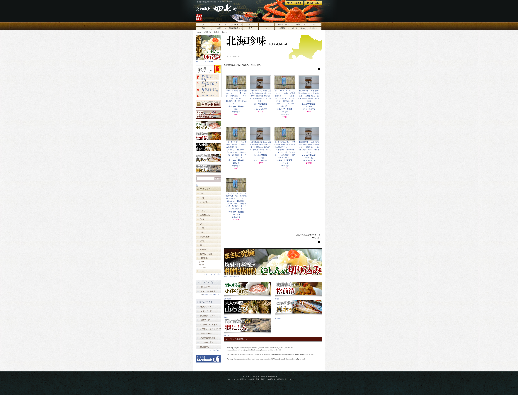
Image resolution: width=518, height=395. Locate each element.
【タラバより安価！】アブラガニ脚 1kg (209, 83)
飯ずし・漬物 (298, 28)
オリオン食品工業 (207, 291)
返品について (206, 347)
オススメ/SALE (206, 307)
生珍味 (282, 28)
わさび (201, 262)
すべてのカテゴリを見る (213, 274)
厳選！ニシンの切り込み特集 (204, 61)
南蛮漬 (201, 265)
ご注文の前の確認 (207, 338)
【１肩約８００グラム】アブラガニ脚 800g (209, 90)
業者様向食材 (235, 28)
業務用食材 (205, 236)
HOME (199, 32)
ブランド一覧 (206, 311)
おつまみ (235, 24)
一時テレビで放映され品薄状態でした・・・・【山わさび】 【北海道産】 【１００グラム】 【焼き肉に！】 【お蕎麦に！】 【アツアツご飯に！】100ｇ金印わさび (236, 101)
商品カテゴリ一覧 (207, 316)
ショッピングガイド (208, 324)
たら (202, 271)
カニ (251, 24)
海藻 (298, 24)
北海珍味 (314, 28)
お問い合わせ (206, 333)
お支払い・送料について (210, 329)
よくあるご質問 (207, 342)
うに (203, 24)
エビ (219, 24)
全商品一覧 (207, 32)
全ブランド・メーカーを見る (212, 294)
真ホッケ (278, 318)
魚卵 (219, 28)
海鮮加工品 (282, 24)
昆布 (251, 28)
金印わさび (205, 287)
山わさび (224, 32)
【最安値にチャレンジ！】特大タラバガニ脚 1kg (209, 77)
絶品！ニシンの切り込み (231, 276)
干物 (203, 28)
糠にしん (226, 335)
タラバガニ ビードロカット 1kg (209, 96)
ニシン (266, 24)
